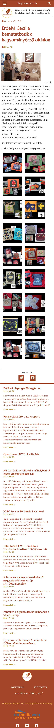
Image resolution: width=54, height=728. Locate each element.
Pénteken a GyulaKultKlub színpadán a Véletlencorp (26, 613)
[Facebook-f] (17, 725)
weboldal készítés (27, 718)
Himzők (8, 47)
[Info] (36, 725)
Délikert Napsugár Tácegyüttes (21, 388)
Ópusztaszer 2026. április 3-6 (21, 454)
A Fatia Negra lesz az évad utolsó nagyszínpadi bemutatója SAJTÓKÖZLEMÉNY (23, 580)
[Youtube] (27, 725)
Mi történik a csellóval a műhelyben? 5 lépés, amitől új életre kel (26, 472)
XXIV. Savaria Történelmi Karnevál (23, 511)
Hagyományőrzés (27, 3)
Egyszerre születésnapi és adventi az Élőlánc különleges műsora (24, 641)
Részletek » (9, 409)
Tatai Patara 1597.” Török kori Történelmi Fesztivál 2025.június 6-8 (25, 547)
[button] (4, 3)
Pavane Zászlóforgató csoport (21, 416)
